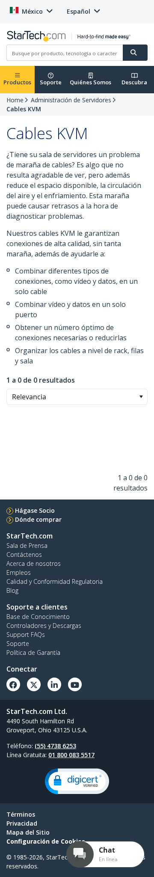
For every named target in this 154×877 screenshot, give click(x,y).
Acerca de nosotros (33, 563)
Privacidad (21, 823)
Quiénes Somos (90, 82)
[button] (141, 396)
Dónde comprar (38, 519)
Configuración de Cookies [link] (45, 841)
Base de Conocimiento (38, 616)
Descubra (134, 82)
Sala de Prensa (26, 545)
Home (15, 100)
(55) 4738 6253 (55, 746)
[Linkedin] (54, 684)
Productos (17, 82)
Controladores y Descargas (43, 625)
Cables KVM (23, 109)
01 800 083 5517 (71, 755)
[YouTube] (75, 684)
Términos (20, 814)
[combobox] (77, 397)
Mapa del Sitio (28, 832)
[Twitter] (34, 684)
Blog (12, 590)
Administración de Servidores (71, 100)
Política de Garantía (33, 652)
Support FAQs (25, 634)
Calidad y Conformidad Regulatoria (54, 581)
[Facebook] (13, 684)
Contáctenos (24, 554)
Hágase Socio (35, 510)
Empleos (18, 572)
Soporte (51, 82)
